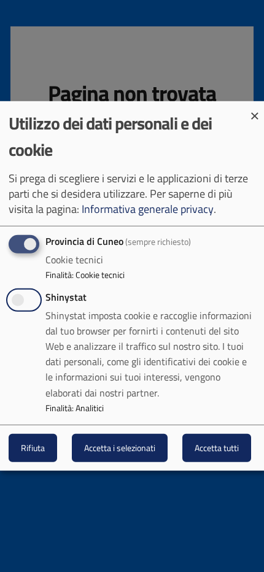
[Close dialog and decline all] (255, 109)
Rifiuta (33, 447)
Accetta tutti (217, 447)
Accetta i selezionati (119, 447)
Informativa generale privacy (148, 209)
